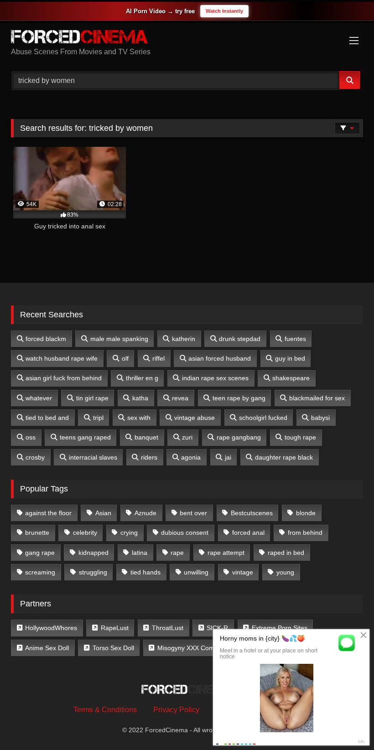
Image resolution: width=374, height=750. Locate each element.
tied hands (145, 572)
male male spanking (119, 338)
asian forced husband (219, 358)
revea (180, 398)
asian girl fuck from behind (64, 378)
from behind (305, 532)
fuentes (295, 338)
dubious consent (184, 532)
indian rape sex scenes (215, 378)
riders (149, 457)
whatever (39, 398)
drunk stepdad (239, 338)
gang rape (40, 552)
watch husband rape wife (62, 358)
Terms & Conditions (105, 710)
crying (129, 532)
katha (140, 398)
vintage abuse (194, 417)
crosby (35, 457)
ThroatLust (167, 627)
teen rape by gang (239, 398)
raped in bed (286, 552)
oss (31, 437)
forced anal (248, 532)
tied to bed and (47, 417)
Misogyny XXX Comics (189, 648)
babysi (320, 417)
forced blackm (46, 338)
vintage (242, 572)
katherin (183, 338)
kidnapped (93, 552)
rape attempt (226, 552)
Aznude (145, 513)
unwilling (196, 572)
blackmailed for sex (317, 398)
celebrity (85, 532)
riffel (158, 358)
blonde (306, 513)
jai (228, 457)
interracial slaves (93, 457)
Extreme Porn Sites (279, 627)
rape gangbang (239, 437)
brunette (37, 532)
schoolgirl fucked (263, 417)
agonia (191, 457)
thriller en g (142, 378)
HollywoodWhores (51, 627)
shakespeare (291, 378)
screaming (40, 572)
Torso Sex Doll (113, 648)
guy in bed (290, 358)
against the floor (48, 513)
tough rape (300, 437)
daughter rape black (284, 457)
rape (177, 552)
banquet (146, 437)
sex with (139, 417)
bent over (193, 513)
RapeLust (115, 627)
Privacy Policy (176, 710)
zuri (187, 437)
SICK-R (217, 627)
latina (139, 552)
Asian (103, 513)
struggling (93, 572)
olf (125, 358)
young (285, 572)
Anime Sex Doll (47, 648)
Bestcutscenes (252, 513)
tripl (98, 417)
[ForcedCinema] (187, 38)
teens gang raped (85, 437)
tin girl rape (92, 398)
